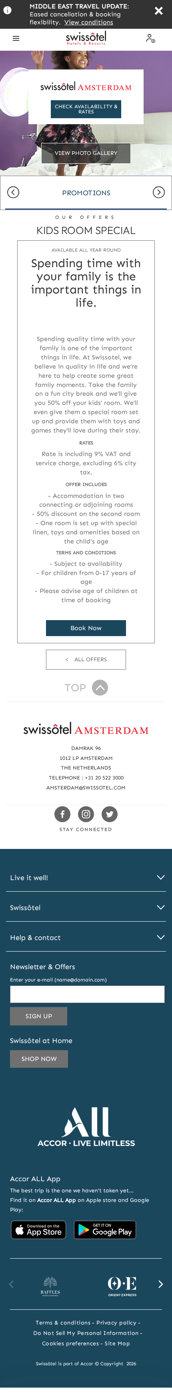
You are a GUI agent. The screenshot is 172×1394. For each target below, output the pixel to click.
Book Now (86, 628)
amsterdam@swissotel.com (86, 788)
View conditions (88, 22)
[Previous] (13, 193)
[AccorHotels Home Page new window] (86, 1158)
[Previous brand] (12, 1284)
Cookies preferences (70, 1343)
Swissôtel (25, 908)
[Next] (159, 193)
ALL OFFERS (90, 659)
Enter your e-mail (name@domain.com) (58, 980)
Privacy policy (116, 1322)
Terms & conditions (63, 1322)
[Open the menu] (16, 38)
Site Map (117, 1343)
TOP (75, 687)
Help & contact (35, 938)
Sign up (46, 1018)
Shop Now (39, 1059)
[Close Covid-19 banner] (158, 12)
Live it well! (29, 878)
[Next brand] (160, 1284)
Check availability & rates (86, 109)
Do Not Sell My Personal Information (86, 1333)
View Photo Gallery (86, 153)
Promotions (86, 192)
